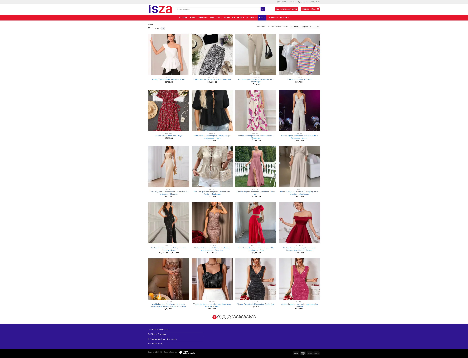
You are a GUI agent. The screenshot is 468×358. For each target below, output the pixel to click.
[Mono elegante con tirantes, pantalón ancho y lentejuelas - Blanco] (299, 110)
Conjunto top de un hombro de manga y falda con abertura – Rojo (256, 249)
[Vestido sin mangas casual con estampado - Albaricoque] (255, 110)
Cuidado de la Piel (246, 17)
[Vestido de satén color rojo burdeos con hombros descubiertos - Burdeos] (299, 222)
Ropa (261, 17)
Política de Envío (155, 343)
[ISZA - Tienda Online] (160, 9)
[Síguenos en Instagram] (318, 2)
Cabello (202, 17)
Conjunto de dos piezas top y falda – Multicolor (212, 79)
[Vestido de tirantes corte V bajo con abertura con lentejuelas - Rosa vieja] (212, 222)
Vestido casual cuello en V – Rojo (168, 135)
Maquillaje (215, 17)
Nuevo (192, 17)
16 (238, 317)
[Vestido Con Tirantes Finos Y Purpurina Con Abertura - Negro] (168, 222)
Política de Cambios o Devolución (162, 339)
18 (249, 317)
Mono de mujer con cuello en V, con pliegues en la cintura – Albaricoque (299, 193)
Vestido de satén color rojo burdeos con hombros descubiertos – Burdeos (299, 249)
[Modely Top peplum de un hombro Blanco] (168, 54)
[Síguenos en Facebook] (316, 2)
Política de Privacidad (157, 334)
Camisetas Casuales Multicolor (299, 79)
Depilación (229, 17)
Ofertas (183, 17)
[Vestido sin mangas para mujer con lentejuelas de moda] (299, 279)
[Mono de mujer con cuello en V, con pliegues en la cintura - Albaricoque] (299, 166)
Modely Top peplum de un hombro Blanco (168, 79)
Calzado (272, 17)
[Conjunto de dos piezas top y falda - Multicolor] (212, 54)
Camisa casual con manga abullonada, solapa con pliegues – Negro (212, 136)
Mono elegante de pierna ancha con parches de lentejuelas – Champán (169, 193)
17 (243, 317)
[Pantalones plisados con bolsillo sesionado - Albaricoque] (255, 54)
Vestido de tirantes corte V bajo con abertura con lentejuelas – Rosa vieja (212, 249)
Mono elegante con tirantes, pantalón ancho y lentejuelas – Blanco (299, 136)
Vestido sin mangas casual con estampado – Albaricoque (255, 136)
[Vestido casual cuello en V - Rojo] (168, 110)
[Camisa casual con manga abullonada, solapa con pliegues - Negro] (212, 110)
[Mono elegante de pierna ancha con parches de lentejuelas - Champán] (168, 166)
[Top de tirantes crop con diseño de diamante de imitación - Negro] (212, 279)
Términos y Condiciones (158, 329)
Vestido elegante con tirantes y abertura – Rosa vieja (256, 193)
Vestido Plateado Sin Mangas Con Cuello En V (255, 304)
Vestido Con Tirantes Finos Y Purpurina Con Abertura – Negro (168, 249)
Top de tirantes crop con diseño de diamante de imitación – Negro (212, 305)
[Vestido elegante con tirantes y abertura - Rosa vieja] (255, 166)
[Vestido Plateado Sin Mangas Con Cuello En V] (255, 279)
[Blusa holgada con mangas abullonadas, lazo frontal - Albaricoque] (212, 166)
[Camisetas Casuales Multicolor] (299, 54)
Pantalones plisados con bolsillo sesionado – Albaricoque (256, 80)
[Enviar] (263, 9)
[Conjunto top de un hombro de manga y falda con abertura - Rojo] (255, 222)
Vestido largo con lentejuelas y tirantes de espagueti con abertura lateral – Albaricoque (168, 305)
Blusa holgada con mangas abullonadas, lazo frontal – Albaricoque (212, 193)
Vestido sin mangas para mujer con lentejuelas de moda (299, 305)
